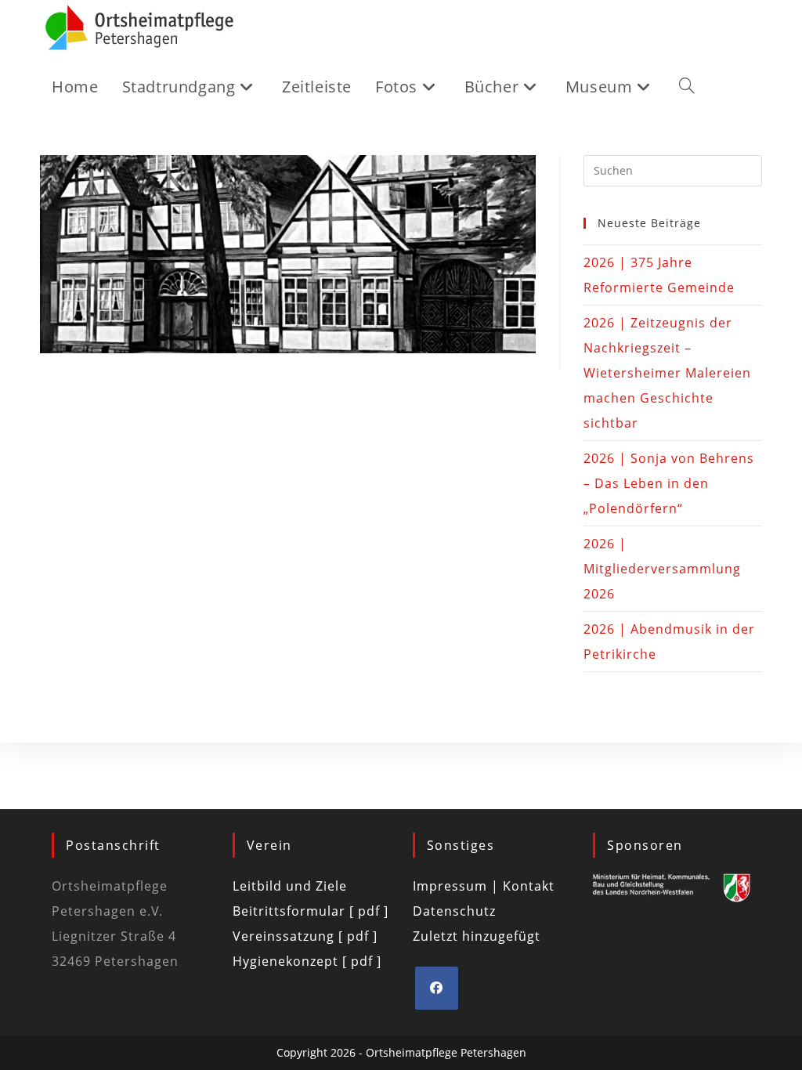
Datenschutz (454, 911)
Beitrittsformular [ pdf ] (310, 911)
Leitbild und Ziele (290, 886)
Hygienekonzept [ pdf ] (307, 961)
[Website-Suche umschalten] (686, 87)
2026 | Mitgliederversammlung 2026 (662, 568)
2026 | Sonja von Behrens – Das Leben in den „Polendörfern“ (668, 483)
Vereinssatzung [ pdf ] (305, 936)
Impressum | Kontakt (484, 886)
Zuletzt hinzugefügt (476, 936)
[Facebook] (436, 988)
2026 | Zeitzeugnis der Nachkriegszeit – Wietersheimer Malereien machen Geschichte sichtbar (667, 373)
